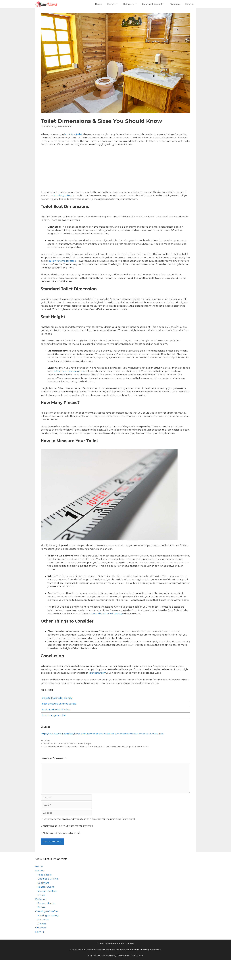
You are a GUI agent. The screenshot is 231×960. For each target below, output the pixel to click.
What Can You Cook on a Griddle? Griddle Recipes (68, 743)
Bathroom (128, 4)
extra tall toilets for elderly (57, 698)
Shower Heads (46, 903)
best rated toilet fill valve (56, 709)
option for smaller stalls (62, 261)
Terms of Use (94, 955)
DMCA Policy (137, 955)
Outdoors (175, 4)
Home (98, 4)
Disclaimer (123, 955)
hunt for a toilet (73, 134)
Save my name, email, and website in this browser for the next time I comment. (89, 819)
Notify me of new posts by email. (61, 833)
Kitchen (111, 4)
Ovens (41, 895)
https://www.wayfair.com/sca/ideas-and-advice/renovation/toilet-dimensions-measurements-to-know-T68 (102, 733)
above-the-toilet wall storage (107, 613)
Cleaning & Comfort (152, 4)
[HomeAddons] (47, 4)
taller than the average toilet (70, 371)
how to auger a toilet (54, 715)
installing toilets (62, 195)
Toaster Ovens (46, 887)
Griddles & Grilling (48, 878)
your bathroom (97, 672)
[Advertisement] (115, 168)
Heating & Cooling (48, 915)
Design (42, 923)
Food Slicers (45, 874)
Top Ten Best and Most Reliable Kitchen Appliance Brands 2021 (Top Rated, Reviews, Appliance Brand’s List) (96, 746)
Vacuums (43, 919)
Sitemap (130, 943)
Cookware (43, 883)
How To (189, 4)
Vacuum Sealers (47, 891)
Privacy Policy (109, 955)
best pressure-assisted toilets (59, 703)
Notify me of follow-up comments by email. (68, 825)
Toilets (47, 741)
